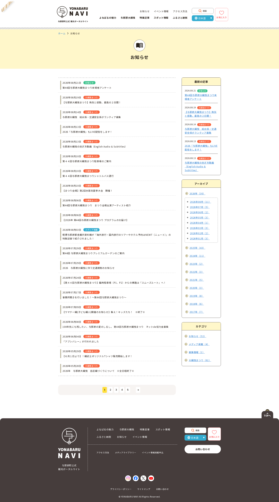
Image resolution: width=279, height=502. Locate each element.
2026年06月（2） (200, 212)
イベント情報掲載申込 (152, 452)
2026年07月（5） (200, 207)
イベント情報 (161, 11)
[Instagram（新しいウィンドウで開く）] (128, 478)
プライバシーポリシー (121, 489)
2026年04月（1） (200, 223)
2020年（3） (196, 288)
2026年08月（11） (200, 202)
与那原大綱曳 (128, 17)
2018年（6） (196, 304)
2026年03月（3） (200, 228)
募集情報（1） (197, 352)
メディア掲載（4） (199, 344)
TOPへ (267, 415)
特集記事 (144, 17)
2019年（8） (196, 296)
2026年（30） (197, 193)
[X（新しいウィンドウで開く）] (143, 478)
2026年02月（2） (200, 233)
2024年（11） (197, 256)
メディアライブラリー (125, 452)
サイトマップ (143, 489)
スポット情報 (161, 17)
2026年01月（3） (200, 238)
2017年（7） (196, 312)
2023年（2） (196, 264)
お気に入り (221, 17)
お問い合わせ (202, 449)
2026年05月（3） (200, 217)
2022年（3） (196, 272)
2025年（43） (197, 248)
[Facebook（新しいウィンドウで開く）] (136, 478)
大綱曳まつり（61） (200, 360)
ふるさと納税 (180, 17)
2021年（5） (196, 280)
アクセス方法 (180, 11)
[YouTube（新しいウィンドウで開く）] (151, 478)
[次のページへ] (138, 390)
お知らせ (145, 11)
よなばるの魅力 (107, 17)
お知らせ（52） (197, 336)
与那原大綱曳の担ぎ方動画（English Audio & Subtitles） (199, 166)
